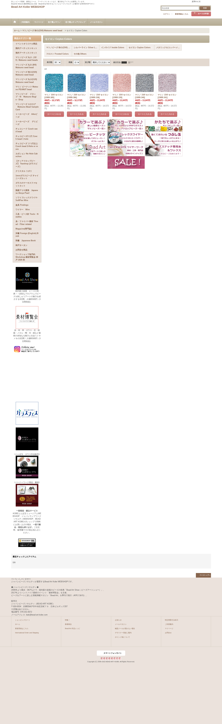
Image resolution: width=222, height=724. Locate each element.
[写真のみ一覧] (125, 62)
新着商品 (68, 624)
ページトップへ (205, 575)
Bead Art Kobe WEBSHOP (28, 6)
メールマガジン (121, 624)
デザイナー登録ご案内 (123, 633)
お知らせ (118, 620)
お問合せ (168, 633)
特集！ (67, 620)
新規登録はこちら (181, 14)
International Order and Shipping (27, 633)
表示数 (50, 62)
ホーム (17, 624)
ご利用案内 (169, 624)
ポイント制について (122, 637)
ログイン (166, 14)
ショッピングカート (22, 620)
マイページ (169, 628)
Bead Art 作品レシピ (72, 628)
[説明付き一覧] (131, 62)
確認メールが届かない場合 (125, 628)
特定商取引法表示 (171, 620)
